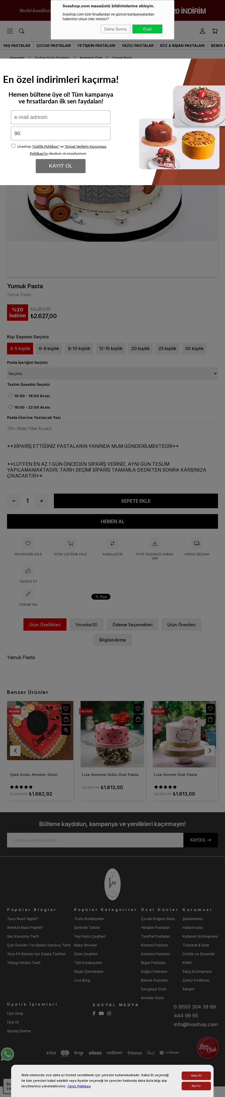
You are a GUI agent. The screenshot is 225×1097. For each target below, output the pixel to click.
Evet (147, 29)
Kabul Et (196, 1076)
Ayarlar (196, 1086)
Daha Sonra (115, 29)
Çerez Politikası (79, 1086)
